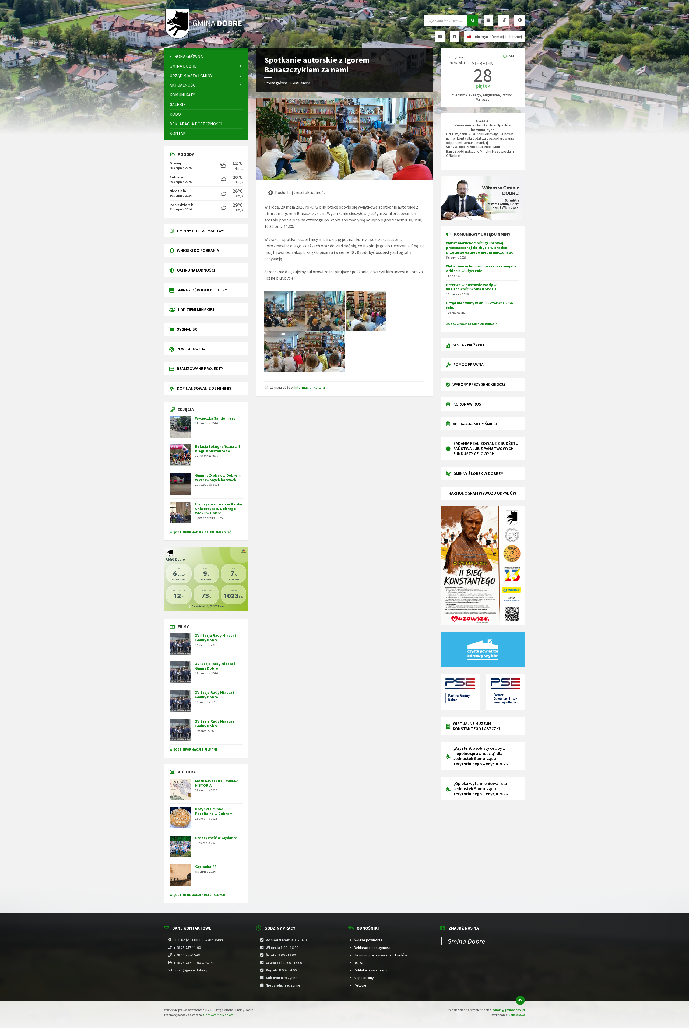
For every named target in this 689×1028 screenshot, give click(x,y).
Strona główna (276, 82)
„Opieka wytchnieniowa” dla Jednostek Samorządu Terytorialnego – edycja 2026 (480, 788)
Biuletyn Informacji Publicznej (498, 36)
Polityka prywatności (370, 970)
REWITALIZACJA (191, 348)
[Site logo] (204, 38)
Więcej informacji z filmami (193, 749)
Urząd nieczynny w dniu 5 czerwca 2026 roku (479, 305)
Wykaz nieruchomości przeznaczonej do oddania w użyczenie (481, 268)
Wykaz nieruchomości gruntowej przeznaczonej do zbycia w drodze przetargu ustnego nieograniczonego (480, 248)
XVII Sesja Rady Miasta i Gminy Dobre (215, 637)
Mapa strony (364, 977)
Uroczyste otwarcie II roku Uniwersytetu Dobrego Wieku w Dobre (218, 509)
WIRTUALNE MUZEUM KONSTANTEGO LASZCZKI (476, 726)
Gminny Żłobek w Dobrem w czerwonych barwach (218, 477)
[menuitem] (206, 56)
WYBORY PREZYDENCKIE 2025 (478, 384)
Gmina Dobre (466, 941)
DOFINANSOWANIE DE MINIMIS (204, 388)
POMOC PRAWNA (468, 364)
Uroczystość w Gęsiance (216, 837)
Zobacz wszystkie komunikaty (472, 324)
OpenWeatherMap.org (218, 1015)
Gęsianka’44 (205, 866)
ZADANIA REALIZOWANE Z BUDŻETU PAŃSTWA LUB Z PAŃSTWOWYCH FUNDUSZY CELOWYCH (485, 448)
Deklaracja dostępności (372, 947)
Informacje (303, 387)
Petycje (360, 985)
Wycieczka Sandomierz (215, 418)
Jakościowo (517, 1015)
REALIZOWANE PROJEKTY (200, 368)
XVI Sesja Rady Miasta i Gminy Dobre (215, 666)
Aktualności (302, 82)
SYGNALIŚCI (187, 329)
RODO (359, 962)
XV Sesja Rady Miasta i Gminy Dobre (214, 694)
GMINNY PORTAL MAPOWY (200, 230)
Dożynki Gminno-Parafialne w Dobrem (214, 811)
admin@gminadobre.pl (508, 1010)
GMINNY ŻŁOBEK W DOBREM (478, 473)
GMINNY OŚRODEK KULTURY (201, 290)
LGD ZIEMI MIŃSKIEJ (196, 309)
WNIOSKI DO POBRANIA (198, 250)
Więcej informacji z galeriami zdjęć (200, 532)
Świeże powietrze (368, 940)
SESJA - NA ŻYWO (468, 344)
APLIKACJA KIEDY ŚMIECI (475, 423)
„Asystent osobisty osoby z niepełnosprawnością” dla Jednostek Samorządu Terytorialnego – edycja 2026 (480, 755)
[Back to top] (520, 1000)
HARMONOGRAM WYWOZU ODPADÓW (482, 493)
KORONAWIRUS (467, 404)
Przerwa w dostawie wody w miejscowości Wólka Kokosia (471, 287)
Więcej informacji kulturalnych (197, 895)
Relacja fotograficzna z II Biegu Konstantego (217, 448)
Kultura (319, 387)
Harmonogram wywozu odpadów (380, 955)
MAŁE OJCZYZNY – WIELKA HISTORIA (216, 783)
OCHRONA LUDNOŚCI (196, 270)
